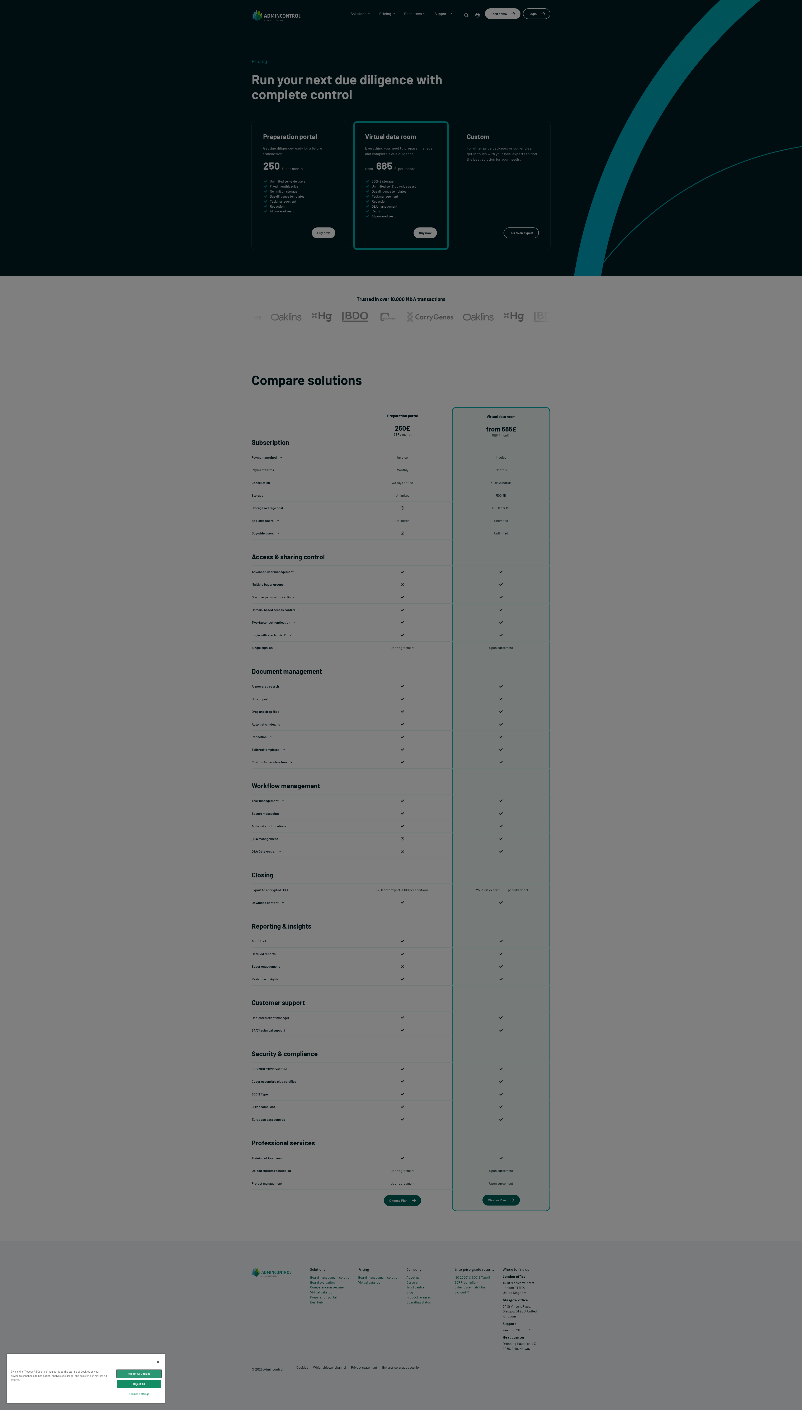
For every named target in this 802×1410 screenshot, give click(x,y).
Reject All (139, 1384)
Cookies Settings (139, 1394)
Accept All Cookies (139, 1373)
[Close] (157, 1362)
